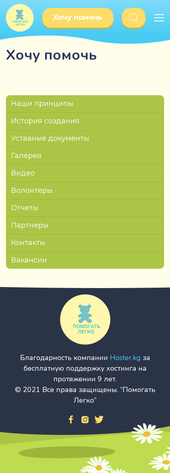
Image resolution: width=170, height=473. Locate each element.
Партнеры (30, 225)
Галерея (26, 155)
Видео (23, 173)
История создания (45, 121)
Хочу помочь (77, 17)
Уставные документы (50, 138)
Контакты (28, 242)
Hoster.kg (125, 357)
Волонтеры (32, 190)
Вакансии (29, 260)
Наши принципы (42, 103)
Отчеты (24, 208)
